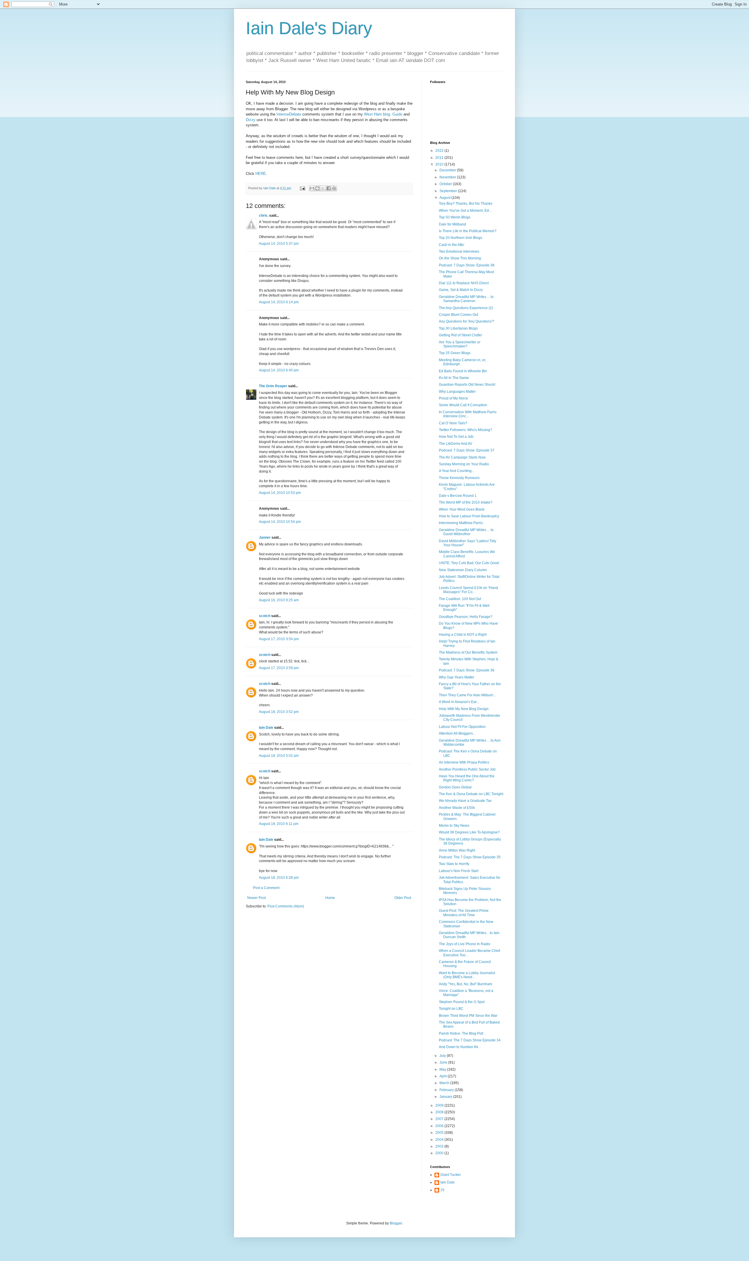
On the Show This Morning (460, 258)
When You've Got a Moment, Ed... (465, 211)
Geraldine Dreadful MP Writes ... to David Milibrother (466, 532)
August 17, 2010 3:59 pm (279, 668)
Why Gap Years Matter (456, 677)
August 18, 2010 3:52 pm (279, 712)
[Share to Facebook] (328, 188)
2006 (439, 1126)
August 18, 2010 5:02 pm (279, 756)
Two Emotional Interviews (459, 251)
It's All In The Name (454, 378)
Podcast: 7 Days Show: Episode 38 (466, 265)
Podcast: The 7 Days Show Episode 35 (470, 857)
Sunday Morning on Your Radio (464, 464)
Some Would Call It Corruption (463, 405)
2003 (439, 1146)
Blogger (396, 1223)
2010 (439, 164)
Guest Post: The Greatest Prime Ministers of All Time (464, 913)
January (446, 1097)
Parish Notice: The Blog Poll (461, 1033)
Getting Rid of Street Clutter (460, 335)
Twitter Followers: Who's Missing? (465, 430)
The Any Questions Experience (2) (466, 308)
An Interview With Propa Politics (464, 762)
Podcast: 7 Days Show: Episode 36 (466, 670)
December (448, 170)
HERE (260, 173)
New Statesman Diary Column (463, 570)
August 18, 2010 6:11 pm (278, 824)
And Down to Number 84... (460, 1047)
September (448, 191)
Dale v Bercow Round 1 (458, 496)
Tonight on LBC (451, 1009)
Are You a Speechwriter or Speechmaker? (459, 344)
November (448, 177)
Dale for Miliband (452, 224)
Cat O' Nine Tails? (453, 423)
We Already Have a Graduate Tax (465, 801)
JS (442, 1190)
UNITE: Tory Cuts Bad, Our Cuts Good (469, 563)
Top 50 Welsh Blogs (454, 217)
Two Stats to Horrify (454, 864)
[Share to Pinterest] (334, 188)
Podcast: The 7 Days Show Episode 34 (470, 1040)
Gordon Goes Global (455, 787)
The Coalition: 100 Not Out (460, 599)
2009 (439, 1105)
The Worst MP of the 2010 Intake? (465, 502)
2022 (439, 151)
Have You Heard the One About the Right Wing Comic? (466, 778)
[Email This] (312, 188)
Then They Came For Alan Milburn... (467, 695)
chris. (263, 215)
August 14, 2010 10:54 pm (280, 522)
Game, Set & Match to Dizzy (461, 290)
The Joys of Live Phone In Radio (464, 944)
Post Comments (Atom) (285, 906)
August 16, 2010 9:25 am (279, 600)
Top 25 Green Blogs (454, 353)
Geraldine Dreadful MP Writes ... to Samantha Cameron (466, 299)
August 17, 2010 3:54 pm (279, 639)
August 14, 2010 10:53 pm (280, 493)
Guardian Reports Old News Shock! (467, 385)
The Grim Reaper (273, 386)
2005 (439, 1133)
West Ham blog (377, 114)
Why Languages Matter (457, 392)
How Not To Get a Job (456, 437)
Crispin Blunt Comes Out (458, 315)
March (444, 1083)
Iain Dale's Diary (309, 28)
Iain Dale (266, 728)
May (443, 1069)
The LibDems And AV (455, 444)
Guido (397, 114)
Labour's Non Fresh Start (458, 871)
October (446, 184)
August (445, 198)
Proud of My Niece (453, 398)
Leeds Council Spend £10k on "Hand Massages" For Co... (468, 590)
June (443, 1062)
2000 (439, 1153)
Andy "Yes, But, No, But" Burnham (465, 984)
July (443, 1056)
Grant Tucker (450, 1175)
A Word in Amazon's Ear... (459, 702)
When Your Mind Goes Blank (462, 509)
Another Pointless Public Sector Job (467, 769)
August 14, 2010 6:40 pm (279, 370)
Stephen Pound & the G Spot (462, 1002)
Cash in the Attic (451, 245)
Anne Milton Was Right (457, 850)
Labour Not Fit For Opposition (462, 727)
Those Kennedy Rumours (459, 478)
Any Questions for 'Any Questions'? (466, 321)
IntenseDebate (288, 114)
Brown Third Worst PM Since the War (468, 1016)
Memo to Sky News (454, 826)
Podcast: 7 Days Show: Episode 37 (466, 450)
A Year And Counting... (456, 471)
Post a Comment (266, 888)
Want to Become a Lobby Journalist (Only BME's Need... (467, 975)
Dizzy (250, 120)
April (443, 1076)
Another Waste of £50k (457, 808)
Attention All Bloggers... (457, 733)
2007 (439, 1119)
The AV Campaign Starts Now (462, 457)
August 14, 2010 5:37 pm (279, 244)
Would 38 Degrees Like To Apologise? (469, 832)
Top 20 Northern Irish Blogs (460, 238)
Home (330, 898)
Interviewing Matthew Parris (461, 523)
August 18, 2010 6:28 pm (279, 878)
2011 (439, 158)
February (447, 1090)
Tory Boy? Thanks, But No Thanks (465, 203)
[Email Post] (302, 188)
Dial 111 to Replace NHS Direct (464, 283)
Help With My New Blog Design (464, 709)
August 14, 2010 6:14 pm (279, 302)
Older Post (402, 898)
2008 (439, 1112)
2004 (439, 1140)
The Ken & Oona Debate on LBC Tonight (471, 794)
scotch (264, 616)
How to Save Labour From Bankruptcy (469, 516)
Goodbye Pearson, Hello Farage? (465, 617)
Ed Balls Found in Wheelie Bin (463, 371)
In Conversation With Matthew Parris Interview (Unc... (468, 414)
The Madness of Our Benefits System (468, 652)
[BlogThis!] (317, 188)
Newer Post (256, 898)
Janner (265, 537)
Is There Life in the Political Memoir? (468, 231)
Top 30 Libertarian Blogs (458, 328)
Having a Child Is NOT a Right (463, 635)
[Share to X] (323, 188)
